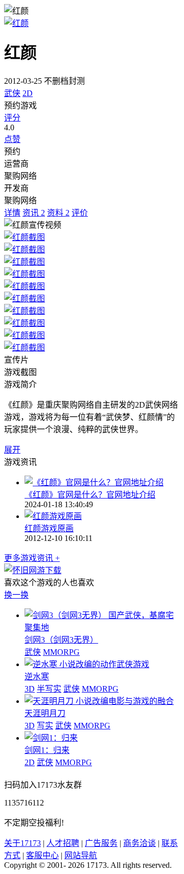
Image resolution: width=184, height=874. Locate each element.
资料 (58, 212)
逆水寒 (37, 676)
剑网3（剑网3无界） (61, 639)
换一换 (16, 594)
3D (30, 688)
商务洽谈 (139, 843)
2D (27, 93)
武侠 (12, 93)
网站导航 (80, 855)
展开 (12, 449)
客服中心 (42, 855)
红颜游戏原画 (49, 528)
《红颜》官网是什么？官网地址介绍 (90, 494)
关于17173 (22, 843)
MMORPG (61, 652)
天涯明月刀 (45, 713)
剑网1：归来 (47, 750)
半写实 (49, 688)
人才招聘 (63, 843)
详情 (12, 212)
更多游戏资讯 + (32, 558)
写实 (45, 725)
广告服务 (101, 843)
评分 (12, 117)
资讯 (33, 212)
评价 (80, 212)
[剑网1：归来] (51, 738)
